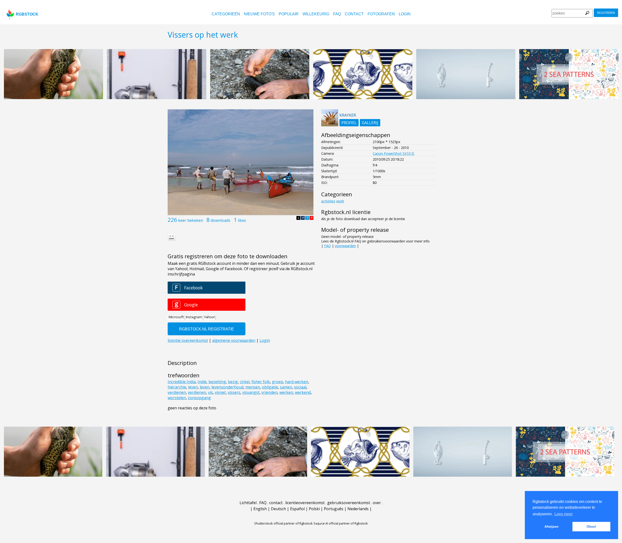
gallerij (370, 122)
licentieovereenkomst (305, 502)
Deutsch (278, 508)
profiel (349, 122)
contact (354, 14)
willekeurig (315, 14)
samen (286, 387)
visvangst (250, 392)
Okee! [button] (591, 526)
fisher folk (260, 381)
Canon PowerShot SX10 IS (393, 153)
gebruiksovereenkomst (348, 502)
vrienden (269, 392)
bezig (233, 381)
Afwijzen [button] (551, 526)
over (377, 502)
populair (289, 14)
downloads (220, 220)
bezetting (217, 381)
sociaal (300, 387)
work (340, 201)
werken (286, 392)
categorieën (226, 14)
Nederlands (358, 508)
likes (242, 220)
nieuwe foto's (259, 14)
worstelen (177, 397)
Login (405, 14)
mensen (252, 387)
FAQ (337, 14)
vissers (234, 392)
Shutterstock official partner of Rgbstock (283, 523)
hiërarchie (177, 387)
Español (297, 508)
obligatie (270, 387)
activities (328, 201)
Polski (314, 508)
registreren (606, 13)
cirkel (245, 381)
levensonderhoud (227, 387)
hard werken (296, 381)
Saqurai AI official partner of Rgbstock (340, 523)
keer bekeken (190, 220)
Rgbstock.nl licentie (346, 212)
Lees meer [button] (563, 514)
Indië (202, 381)
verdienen (177, 392)
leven (193, 387)
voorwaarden (345, 245)
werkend (303, 392)
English (260, 508)
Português (333, 508)
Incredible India (182, 381)
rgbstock (27, 14)
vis (210, 392)
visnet (220, 392)
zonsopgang (199, 397)
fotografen (381, 14)
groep (277, 381)
